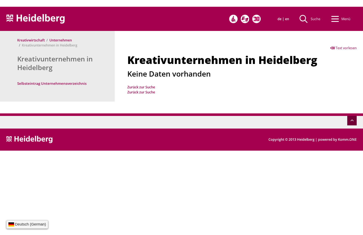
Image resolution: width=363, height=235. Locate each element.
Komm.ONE (347, 139)
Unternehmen (60, 40)
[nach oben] (352, 120)
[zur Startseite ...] (29, 139)
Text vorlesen (346, 48)
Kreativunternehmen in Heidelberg (55, 63)
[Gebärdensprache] (245, 19)
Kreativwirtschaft (31, 40)
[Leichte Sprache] (256, 19)
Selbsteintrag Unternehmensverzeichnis (52, 83)
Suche (315, 19)
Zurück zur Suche (141, 87)
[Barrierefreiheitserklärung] (233, 19)
